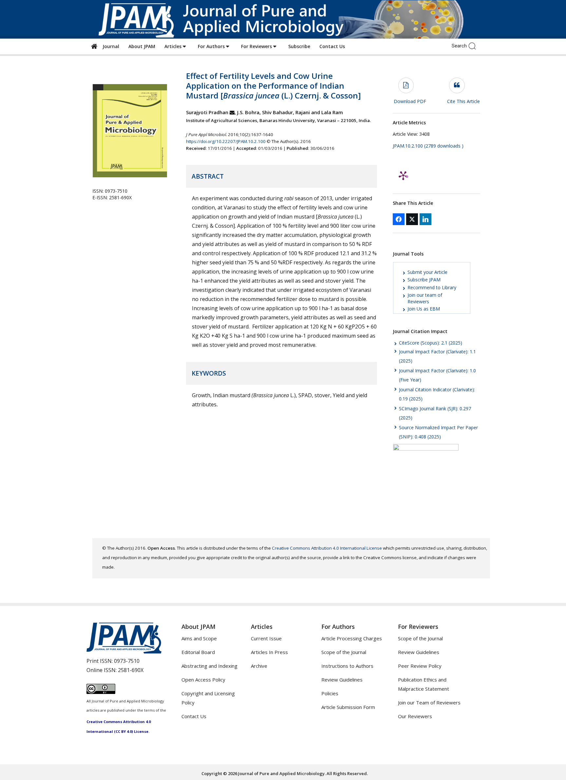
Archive (259, 666)
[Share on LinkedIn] (425, 219)
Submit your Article (427, 272)
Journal (109, 46)
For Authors (212, 46)
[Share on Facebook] (399, 219)
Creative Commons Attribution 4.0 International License (327, 548)
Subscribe (299, 46)
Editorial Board (198, 652)
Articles (173, 46)
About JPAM (141, 46)
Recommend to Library (431, 287)
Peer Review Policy (420, 666)
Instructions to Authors (347, 666)
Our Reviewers (415, 716)
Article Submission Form (348, 707)
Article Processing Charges (351, 638)
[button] (474, 45)
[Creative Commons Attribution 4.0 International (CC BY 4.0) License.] (100, 692)
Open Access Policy (203, 679)
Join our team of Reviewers (424, 298)
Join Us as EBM (423, 309)
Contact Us (332, 46)
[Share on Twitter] (412, 219)
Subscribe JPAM (424, 279)
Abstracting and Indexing (209, 666)
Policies (329, 693)
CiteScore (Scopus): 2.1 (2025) (430, 343)
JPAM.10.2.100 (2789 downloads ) (428, 146)
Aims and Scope (199, 638)
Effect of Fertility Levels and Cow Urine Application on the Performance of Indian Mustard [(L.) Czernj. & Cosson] (273, 85)
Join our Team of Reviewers (429, 702)
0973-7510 (127, 661)
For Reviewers (257, 46)
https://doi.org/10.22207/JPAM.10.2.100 (226, 141)
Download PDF (410, 101)
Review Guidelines (342, 679)
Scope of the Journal (343, 652)
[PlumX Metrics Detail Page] (403, 175)
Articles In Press (269, 652)
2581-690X (130, 670)
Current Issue (266, 638)
